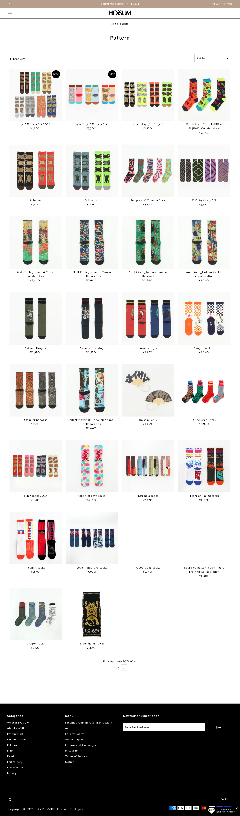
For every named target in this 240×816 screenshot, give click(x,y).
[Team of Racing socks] (204, 466)
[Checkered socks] (204, 390)
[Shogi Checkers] (204, 318)
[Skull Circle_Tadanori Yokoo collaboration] (35, 242)
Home (115, 23)
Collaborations (17, 739)
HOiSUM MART (45, 809)
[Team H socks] (35, 538)
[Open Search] (203, 4)
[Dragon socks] (35, 614)
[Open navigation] (10, 13)
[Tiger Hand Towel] (92, 614)
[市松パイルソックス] (204, 171)
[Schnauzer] (92, 171)
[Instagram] (9, 4)
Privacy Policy (74, 733)
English (225, 799)
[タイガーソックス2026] (35, 95)
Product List (15, 733)
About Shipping (75, 739)
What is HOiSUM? (18, 722)
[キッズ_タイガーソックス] (92, 95)
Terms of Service (76, 756)
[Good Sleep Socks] (148, 538)
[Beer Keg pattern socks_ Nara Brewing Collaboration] (204, 538)
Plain (10, 750)
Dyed (10, 756)
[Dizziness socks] (148, 466)
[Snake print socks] (35, 390)
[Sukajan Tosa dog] (92, 318)
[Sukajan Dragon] (35, 318)
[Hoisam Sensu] (148, 390)
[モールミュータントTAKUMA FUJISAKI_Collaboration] (204, 95)
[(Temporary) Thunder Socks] (148, 171)
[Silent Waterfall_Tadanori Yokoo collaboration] (92, 390)
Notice (69, 761)
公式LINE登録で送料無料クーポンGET (120, 4)
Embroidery (15, 761)
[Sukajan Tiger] (148, 318)
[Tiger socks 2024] (35, 466)
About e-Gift (15, 728)
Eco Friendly (15, 767)
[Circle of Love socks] (92, 466)
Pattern (12, 745)
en (213, 4)
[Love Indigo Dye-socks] (92, 538)
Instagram (72, 750)
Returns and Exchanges (80, 745)
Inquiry (11, 773)
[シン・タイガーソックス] (148, 95)
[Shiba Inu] (35, 171)
